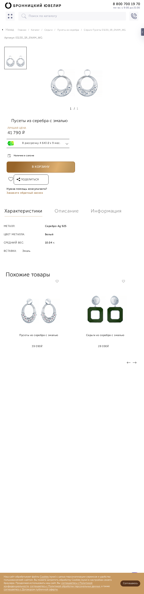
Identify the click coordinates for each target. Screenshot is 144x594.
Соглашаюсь (130, 583)
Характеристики (23, 211)
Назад (10, 29)
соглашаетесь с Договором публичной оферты (31, 589)
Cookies (44, 577)
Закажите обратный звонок (25, 193)
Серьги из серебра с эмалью (105, 335)
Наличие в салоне (24, 156)
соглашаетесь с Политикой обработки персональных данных (65, 586)
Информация (106, 211)
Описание (67, 211)
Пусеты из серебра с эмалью (38, 335)
